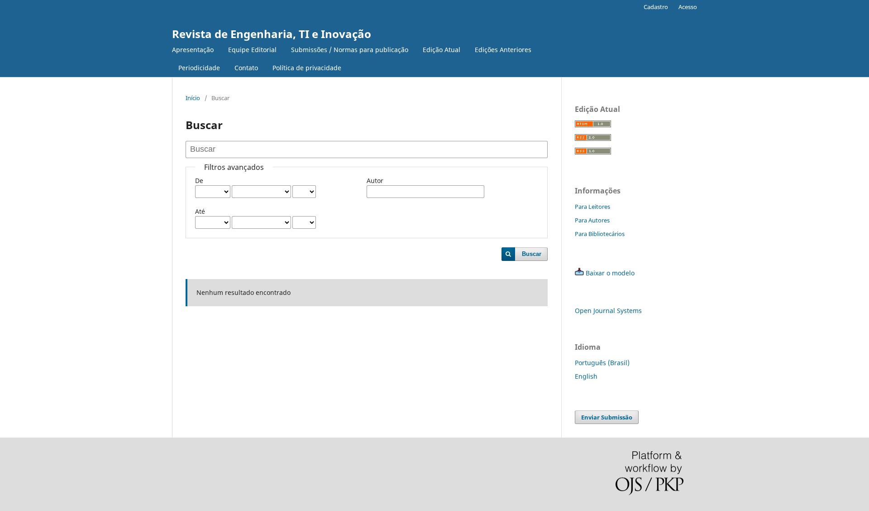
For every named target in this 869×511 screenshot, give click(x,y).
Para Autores (592, 220)
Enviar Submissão (606, 417)
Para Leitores (592, 206)
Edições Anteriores (503, 49)
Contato (246, 67)
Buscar (531, 254)
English (586, 376)
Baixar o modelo (610, 273)
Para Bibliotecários (600, 234)
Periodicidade (199, 67)
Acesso (687, 7)
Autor (375, 180)
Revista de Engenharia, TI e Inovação (271, 33)
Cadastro (656, 7)
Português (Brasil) (602, 362)
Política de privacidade (306, 67)
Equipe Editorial (252, 49)
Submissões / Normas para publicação (349, 49)
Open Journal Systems (608, 310)
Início (193, 98)
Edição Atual (441, 49)
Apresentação (193, 49)
